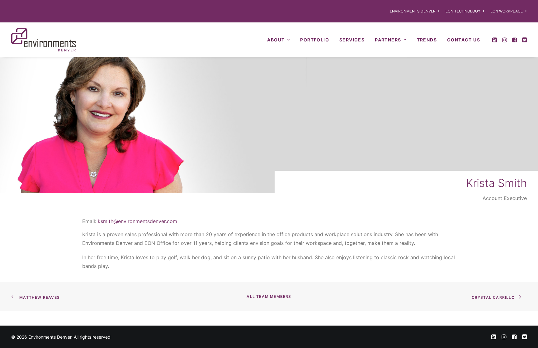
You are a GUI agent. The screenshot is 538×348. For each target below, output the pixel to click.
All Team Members (269, 296)
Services (352, 39)
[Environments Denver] (43, 39)
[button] (495, 39)
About (276, 39)
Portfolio (314, 39)
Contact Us (463, 39)
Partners (388, 39)
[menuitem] (416, 11)
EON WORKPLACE (506, 11)
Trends (427, 39)
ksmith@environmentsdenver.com (137, 221)
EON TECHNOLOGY (463, 11)
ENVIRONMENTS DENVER (413, 11)
